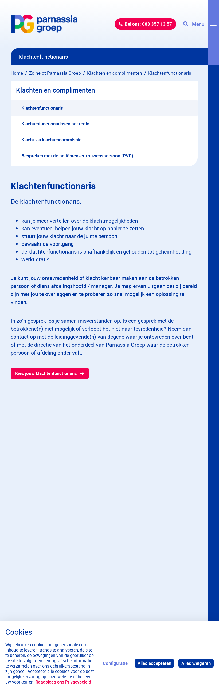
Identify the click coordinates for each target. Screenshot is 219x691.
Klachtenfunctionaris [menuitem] (42, 108)
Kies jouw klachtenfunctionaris (46, 373)
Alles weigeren (196, 663)
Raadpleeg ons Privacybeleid (63, 682)
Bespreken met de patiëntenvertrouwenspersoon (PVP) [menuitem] (77, 156)
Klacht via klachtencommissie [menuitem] (51, 140)
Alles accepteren (154, 663)
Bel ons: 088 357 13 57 (148, 24)
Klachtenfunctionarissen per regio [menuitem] (55, 124)
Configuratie (115, 663)
